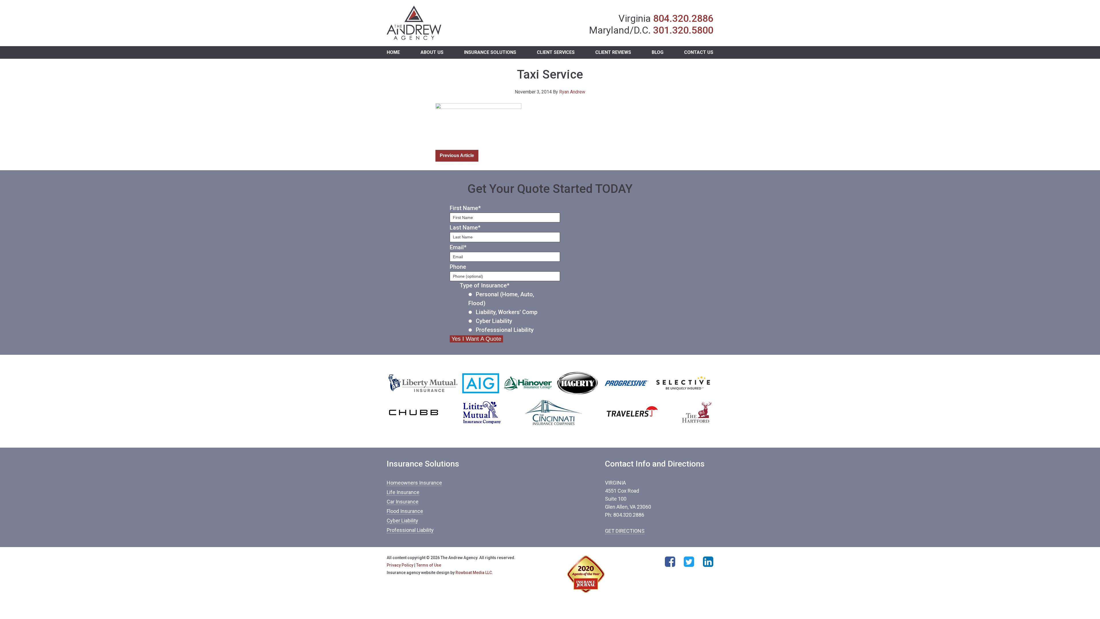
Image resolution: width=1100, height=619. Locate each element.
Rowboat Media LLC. (474, 572)
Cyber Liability (494, 321)
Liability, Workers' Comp (506, 312)
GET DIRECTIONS (625, 531)
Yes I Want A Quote (476, 339)
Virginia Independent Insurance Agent (414, 23)
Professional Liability (410, 530)
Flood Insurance (405, 511)
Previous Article (457, 155)
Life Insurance (403, 492)
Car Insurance (403, 502)
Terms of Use (428, 565)
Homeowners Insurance (414, 483)
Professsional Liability (505, 329)
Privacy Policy (400, 565)
